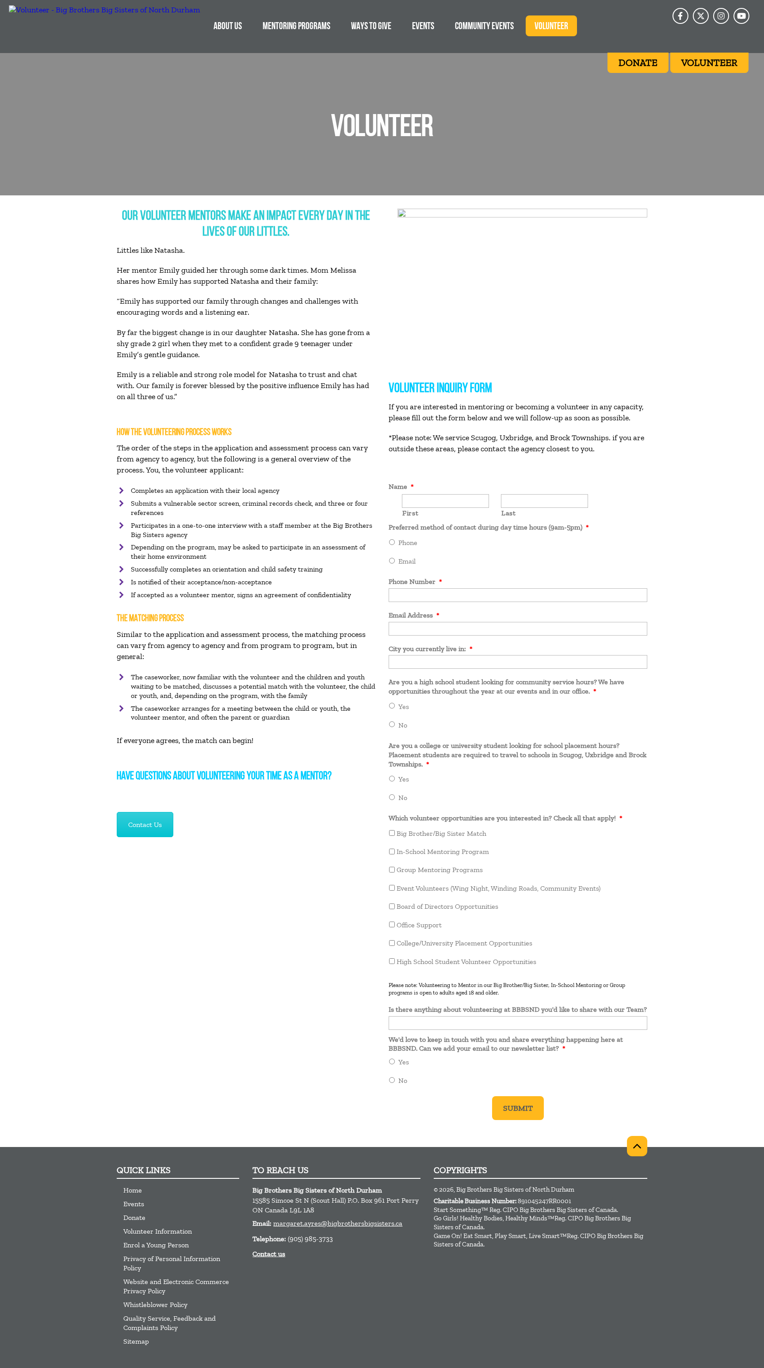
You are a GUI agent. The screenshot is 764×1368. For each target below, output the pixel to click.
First (410, 513)
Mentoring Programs (296, 27)
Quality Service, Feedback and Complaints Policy (169, 1323)
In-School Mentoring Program (443, 851)
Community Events (484, 27)
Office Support (419, 925)
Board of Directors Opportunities (447, 906)
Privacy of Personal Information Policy (171, 1263)
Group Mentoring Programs (440, 869)
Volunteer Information (157, 1231)
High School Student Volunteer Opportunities (466, 961)
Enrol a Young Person (156, 1245)
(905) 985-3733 (310, 1239)
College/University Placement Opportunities (464, 943)
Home (132, 1190)
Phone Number (415, 581)
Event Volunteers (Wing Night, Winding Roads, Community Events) (498, 888)
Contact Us (145, 824)
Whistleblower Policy (155, 1304)
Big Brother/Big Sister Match (441, 833)
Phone (407, 542)
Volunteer (551, 27)
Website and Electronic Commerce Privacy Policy (176, 1286)
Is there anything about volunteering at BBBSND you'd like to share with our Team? (518, 1009)
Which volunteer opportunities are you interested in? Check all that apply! (506, 818)
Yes (403, 706)
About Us (228, 27)
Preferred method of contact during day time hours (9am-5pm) (489, 527)
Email (407, 561)
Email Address (414, 615)
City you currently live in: (431, 648)
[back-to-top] (637, 1146)
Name (401, 486)
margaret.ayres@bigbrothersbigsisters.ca (337, 1223)
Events (423, 27)
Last (508, 513)
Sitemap (136, 1341)
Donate (134, 1217)
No (402, 725)
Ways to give (371, 27)
